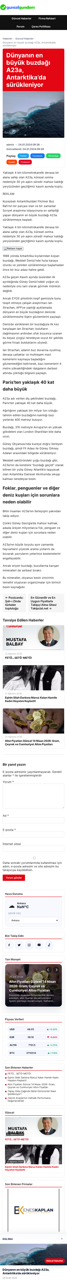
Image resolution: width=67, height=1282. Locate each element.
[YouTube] (39, 945)
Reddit (12, 162)
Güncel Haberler (21, 18)
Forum (20, 26)
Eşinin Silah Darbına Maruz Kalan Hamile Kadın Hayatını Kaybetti (33, 1079)
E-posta (9, 830)
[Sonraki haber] (56, 970)
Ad (6, 815)
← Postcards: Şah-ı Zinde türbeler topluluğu (14, 603)
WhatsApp (53, 155)
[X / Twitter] (19, 945)
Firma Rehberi (47, 18)
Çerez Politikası (41, 26)
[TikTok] (49, 945)
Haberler (7, 38)
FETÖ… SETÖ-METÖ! (19, 1073)
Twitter (23, 155)
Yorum (8, 782)
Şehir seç (14, 913)
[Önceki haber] (49, 970)
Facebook (38, 155)
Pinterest (25, 162)
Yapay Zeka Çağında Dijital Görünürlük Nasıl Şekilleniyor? (32, 1092)
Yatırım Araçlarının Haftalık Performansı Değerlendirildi (29, 1099)
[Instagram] (29, 945)
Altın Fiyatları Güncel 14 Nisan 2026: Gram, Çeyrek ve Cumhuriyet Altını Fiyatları (31, 1086)
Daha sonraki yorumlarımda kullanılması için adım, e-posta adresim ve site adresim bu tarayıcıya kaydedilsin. (32, 866)
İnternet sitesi (12, 844)
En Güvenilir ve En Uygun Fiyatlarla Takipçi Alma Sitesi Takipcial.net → (43, 603)
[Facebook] (9, 945)
